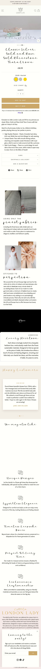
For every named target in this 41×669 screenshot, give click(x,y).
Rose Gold (16, 79)
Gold (25, 79)
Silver (20, 79)
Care (20, 155)
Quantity (20, 90)
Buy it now (20, 106)
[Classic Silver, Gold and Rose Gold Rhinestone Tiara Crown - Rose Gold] (6, 463)
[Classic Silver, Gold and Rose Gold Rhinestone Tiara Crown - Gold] (11, 463)
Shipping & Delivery (20, 159)
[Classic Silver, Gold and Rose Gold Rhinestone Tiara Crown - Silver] (9, 463)
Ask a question (20, 164)
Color (20, 75)
